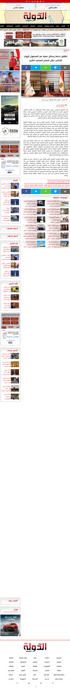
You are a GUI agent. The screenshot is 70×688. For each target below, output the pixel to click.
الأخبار (63, 26)
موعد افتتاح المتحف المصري (32, 185)
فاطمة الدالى (60, 105)
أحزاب (34, 675)
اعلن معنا (35, 679)
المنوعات (58, 666)
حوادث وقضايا (49, 26)
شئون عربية (22, 675)
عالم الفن (46, 675)
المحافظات (9, 26)
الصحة (23, 666)
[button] (2, 625)
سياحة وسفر (59, 679)
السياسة (25, 26)
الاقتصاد (11, 662)
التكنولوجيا (47, 666)
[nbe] (35, 43)
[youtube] (37, 1)
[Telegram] (55, 67)
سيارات (11, 675)
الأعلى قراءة (13, 350)
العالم (59, 670)
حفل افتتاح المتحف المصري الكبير (58, 181)
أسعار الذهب (12, 236)
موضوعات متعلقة (60, 197)
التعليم (23, 670)
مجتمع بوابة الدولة (59, 675)
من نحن (47, 679)
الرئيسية (58, 658)
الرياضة (40, 26)
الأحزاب (47, 670)
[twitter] (40, 1)
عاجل (57, 26)
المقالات (11, 666)
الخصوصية (23, 679)
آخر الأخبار (14, 243)
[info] (29, 1)
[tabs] (26, 1)
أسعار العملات (12, 228)
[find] (32, 1)
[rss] (35, 1)
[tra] (10, 337)
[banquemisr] (35, 35)
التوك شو (11, 670)
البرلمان (32, 26)
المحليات (35, 670)
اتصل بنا (11, 679)
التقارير (17, 26)
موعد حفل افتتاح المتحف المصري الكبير (56, 185)
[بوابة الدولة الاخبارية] (10, 625)
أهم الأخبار (13, 283)
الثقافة (35, 666)
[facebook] (43, 1)
